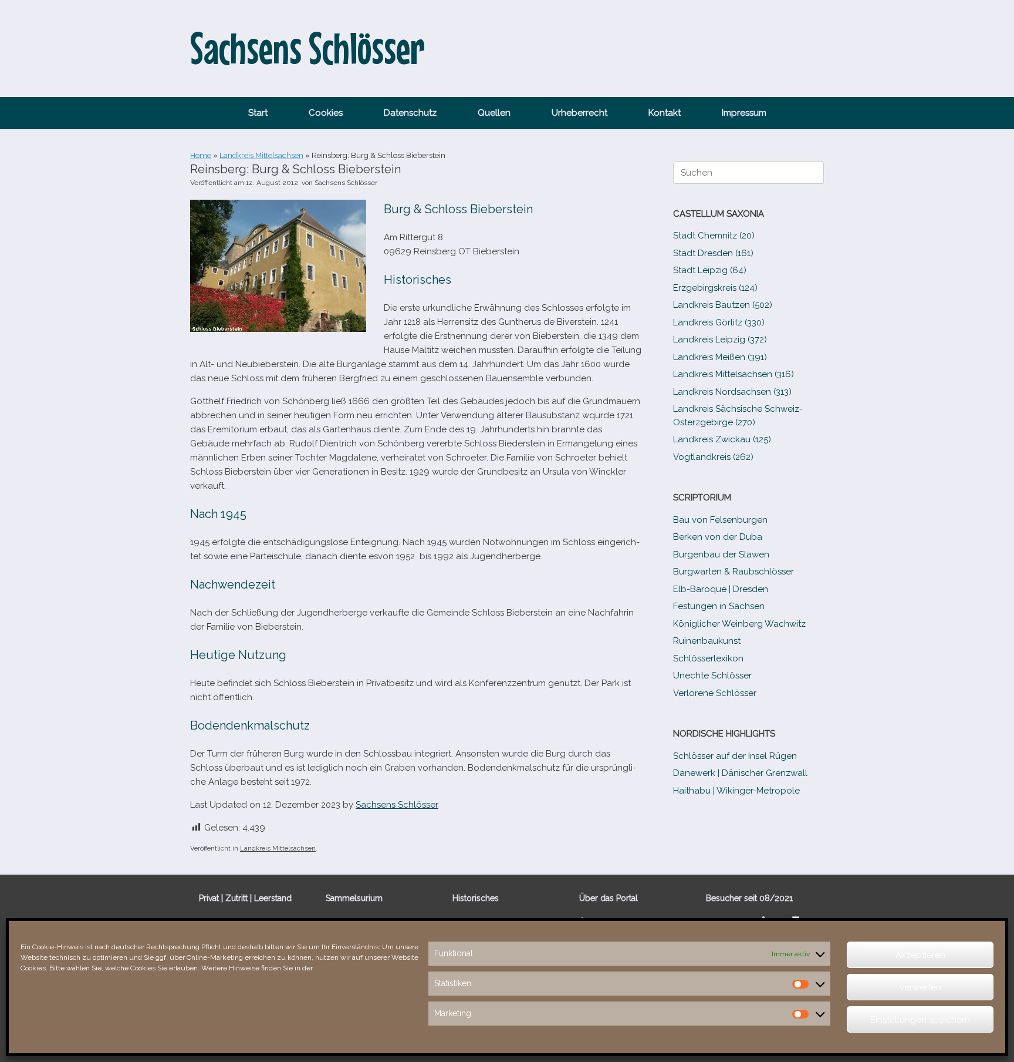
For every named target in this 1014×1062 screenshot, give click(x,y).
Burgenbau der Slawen (721, 554)
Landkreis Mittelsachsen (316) (733, 374)
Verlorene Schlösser (714, 693)
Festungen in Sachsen (719, 606)
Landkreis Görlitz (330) (719, 322)
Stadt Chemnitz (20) (714, 235)
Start (258, 112)
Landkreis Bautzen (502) (722, 305)
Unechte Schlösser (712, 675)
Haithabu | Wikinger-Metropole (736, 790)
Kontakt (664, 112)
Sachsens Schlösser (346, 183)
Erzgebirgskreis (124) (715, 288)
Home (200, 155)
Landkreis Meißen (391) (720, 357)
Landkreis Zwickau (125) (722, 439)
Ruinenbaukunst (707, 641)
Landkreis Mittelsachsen (261, 155)
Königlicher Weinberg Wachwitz (739, 624)
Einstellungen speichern (920, 1019)
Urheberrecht (579, 112)
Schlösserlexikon (708, 658)
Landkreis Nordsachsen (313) (732, 392)
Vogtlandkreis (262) (713, 457)
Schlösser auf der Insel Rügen (735, 756)
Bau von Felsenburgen (720, 520)
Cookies (326, 112)
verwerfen (920, 987)
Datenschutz (410, 112)
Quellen (494, 112)
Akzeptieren (920, 955)
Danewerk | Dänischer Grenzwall (740, 773)
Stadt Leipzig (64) (709, 270)
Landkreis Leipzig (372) (720, 339)
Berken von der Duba (717, 537)
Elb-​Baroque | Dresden (720, 589)
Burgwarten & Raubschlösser (733, 571)
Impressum (744, 112)
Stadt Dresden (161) (713, 253)
